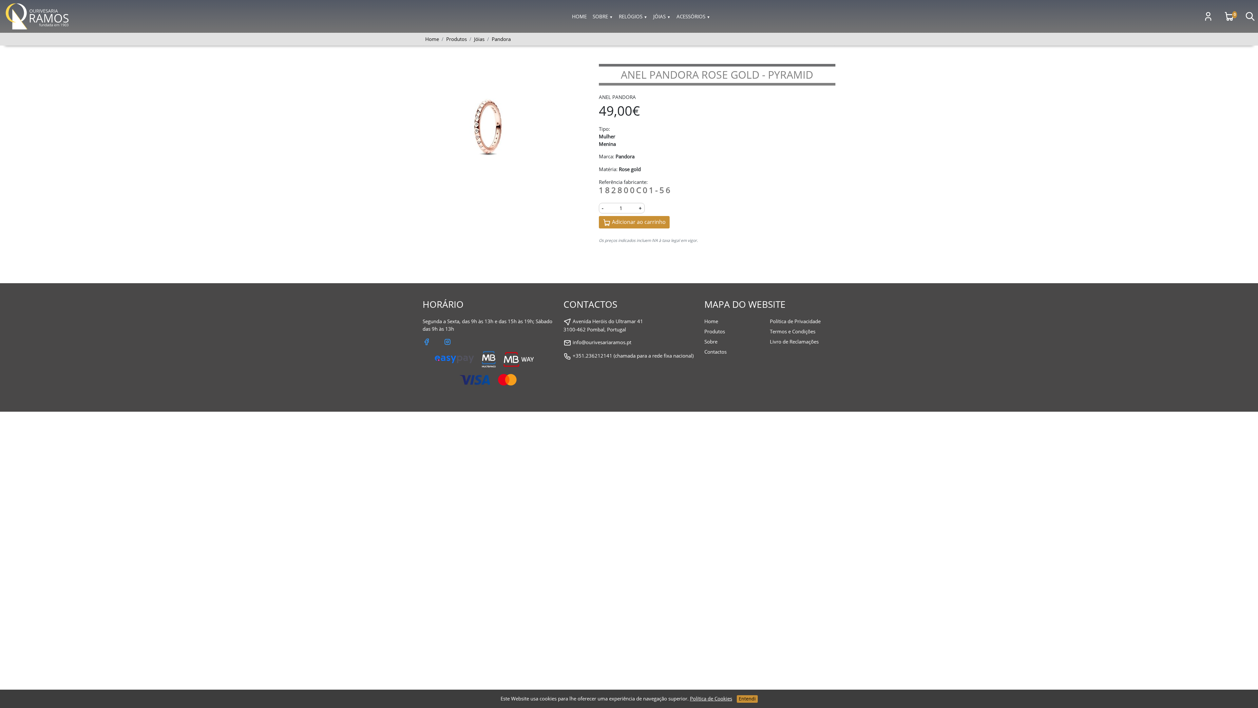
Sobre (603, 16)
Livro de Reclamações (794, 341)
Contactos (715, 351)
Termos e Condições (792, 331)
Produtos (714, 331)
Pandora (501, 39)
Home (579, 16)
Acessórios (693, 16)
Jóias (662, 16)
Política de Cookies (711, 698)
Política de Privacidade (795, 321)
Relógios (633, 16)
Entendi (747, 699)
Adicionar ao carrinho (638, 222)
